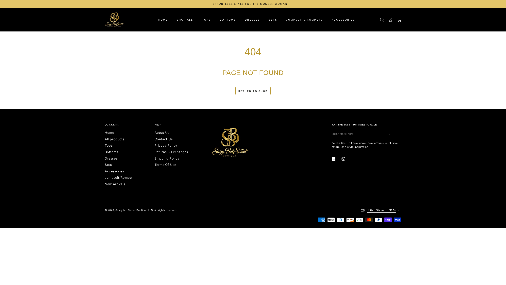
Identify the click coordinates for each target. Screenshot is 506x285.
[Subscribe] (389, 133)
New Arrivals (115, 184)
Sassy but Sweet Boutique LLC (134, 210)
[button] (382, 19)
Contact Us (164, 139)
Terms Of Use (165, 165)
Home (109, 133)
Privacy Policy (166, 145)
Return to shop (253, 91)
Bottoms (111, 152)
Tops (108, 145)
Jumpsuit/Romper (119, 178)
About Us (162, 133)
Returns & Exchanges (171, 152)
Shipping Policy (167, 158)
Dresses (111, 158)
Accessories (114, 171)
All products (114, 139)
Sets (108, 165)
